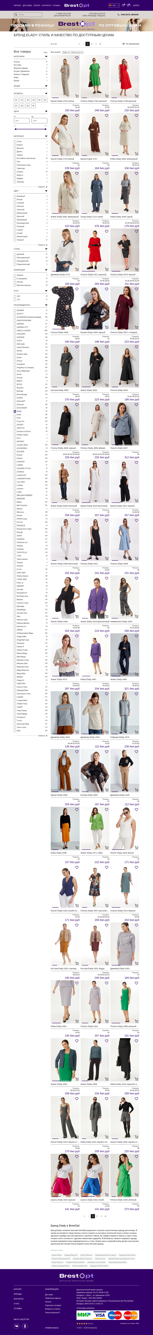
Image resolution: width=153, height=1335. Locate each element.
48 (33, 100)
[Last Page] (100, 44)
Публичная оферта (53, 1298)
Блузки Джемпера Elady (117, 1262)
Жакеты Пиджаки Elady (60, 1266)
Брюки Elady (56, 1255)
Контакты (46, 5)
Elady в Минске (86, 1255)
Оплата (36, 5)
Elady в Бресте (57, 1262)
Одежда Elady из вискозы (82, 1259)
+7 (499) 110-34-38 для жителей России (62, 15)
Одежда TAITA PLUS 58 (99, 1266)
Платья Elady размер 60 (61, 1259)
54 (16, 106)
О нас (16, 1304)
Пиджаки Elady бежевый (75, 1262)
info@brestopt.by (52, 1328)
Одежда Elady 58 (71, 1255)
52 (45, 100)
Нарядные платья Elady (96, 1262)
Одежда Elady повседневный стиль (121, 1259)
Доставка (27, 5)
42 (16, 100)
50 (39, 100)
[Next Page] (96, 44)
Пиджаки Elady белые (127, 1255)
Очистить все (76, 52)
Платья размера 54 (80, 1266)
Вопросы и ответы (52, 1309)
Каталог (17, 5)
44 (22, 100)
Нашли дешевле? (52, 1312)
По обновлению (132, 44)
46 (28, 100)
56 (22, 106)
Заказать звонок (130, 15)
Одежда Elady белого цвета (105, 1255)
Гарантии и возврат (53, 1305)
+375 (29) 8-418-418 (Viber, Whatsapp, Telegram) (94, 15)
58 (28, 106)
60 (33, 106)
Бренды (18, 1294)
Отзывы (56, 5)
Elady (65, 52)
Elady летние (100, 1259)
